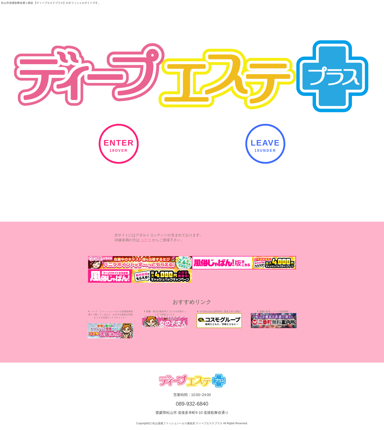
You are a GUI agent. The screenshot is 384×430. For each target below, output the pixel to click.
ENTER (119, 142)
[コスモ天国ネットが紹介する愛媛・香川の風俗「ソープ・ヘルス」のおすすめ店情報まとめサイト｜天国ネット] (110, 330)
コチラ (146, 240)
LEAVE (265, 142)
